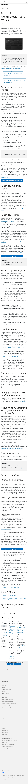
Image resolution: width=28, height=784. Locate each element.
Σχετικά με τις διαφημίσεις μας (13, 779)
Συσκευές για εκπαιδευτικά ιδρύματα (7, 701)
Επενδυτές (3, 767)
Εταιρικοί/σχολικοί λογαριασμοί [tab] (11, 617)
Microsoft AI (3, 719)
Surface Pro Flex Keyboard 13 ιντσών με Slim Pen (14, 78)
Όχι (17, 664)
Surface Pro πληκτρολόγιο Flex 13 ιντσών (13, 71)
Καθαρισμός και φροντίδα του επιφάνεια (11, 448)
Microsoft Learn (4, 742)
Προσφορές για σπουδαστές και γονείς (8, 711)
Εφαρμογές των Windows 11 (6, 677)
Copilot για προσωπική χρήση (6, 673)
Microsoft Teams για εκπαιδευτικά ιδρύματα (9, 703)
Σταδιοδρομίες (4, 760)
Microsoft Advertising (5, 730)
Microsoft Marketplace (5, 748)
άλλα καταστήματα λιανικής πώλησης (11, 68)
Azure (2, 724)
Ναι (10, 664)
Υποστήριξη (4, 4)
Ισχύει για (4, 23)
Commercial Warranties (5, 693)
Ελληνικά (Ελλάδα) (6, 770)
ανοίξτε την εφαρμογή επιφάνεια (4, 634)
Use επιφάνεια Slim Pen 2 (9, 595)
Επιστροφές (3, 687)
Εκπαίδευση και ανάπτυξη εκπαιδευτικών (8, 709)
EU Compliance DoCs (22, 779)
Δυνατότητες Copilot (6, 529)
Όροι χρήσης (22, 777)
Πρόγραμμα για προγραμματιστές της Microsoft (9, 740)
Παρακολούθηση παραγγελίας (6, 689)
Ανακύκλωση (4, 691)
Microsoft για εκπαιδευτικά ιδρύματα (7, 699)
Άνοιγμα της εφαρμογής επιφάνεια (12, 180)
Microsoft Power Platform (6, 750)
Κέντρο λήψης (4, 685)
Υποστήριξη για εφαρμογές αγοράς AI (8, 744)
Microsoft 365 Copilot (5, 732)
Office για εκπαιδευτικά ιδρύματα (7, 707)
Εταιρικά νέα (4, 762)
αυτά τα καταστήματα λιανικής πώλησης (13, 469)
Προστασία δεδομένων (16, 777)
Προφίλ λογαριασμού (5, 683)
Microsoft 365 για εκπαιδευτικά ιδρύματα (8, 705)
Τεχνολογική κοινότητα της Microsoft (7, 746)
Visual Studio (4, 754)
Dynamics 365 (4, 726)
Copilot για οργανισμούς (5, 670)
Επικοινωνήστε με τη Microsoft (6, 777)
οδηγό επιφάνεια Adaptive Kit (10, 356)
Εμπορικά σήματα (4, 779)
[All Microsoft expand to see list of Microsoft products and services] (1, 1)
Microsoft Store (4, 177)
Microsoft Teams (4, 734)
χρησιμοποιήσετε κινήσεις (7, 221)
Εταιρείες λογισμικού (5, 752)
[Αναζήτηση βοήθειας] (4, 2)
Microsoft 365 (4, 675)
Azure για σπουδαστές (5, 713)
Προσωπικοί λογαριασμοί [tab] (9, 613)
